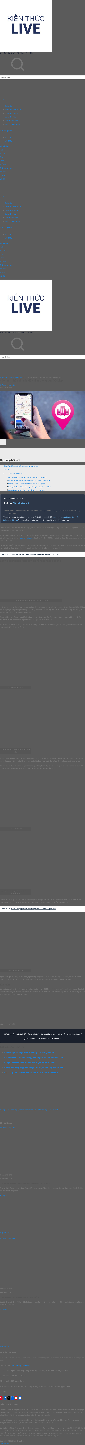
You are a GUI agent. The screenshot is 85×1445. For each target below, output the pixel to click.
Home (2, 99)
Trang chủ (3, 378)
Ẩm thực (3, 172)
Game (2, 161)
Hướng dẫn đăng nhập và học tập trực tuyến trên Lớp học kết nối (33, 1068)
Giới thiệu (8, 106)
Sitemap (3, 175)
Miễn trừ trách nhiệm (12, 124)
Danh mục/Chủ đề (11, 113)
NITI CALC (9, 137)
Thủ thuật (3, 164)
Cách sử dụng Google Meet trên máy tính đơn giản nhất (29, 1052)
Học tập (3, 154)
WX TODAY (9, 141)
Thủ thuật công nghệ (16, 378)
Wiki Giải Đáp (4, 146)
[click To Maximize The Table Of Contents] (3, 442)
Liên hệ (2, 179)
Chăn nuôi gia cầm (6, 168)
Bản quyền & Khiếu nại (13, 110)
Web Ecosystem (6, 131)
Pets (2, 150)
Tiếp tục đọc (5, 1233)
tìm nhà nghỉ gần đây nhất (48, 1110)
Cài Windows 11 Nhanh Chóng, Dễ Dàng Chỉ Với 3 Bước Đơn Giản (33, 1058)
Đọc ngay (3, 1196)
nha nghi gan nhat (18, 1110)
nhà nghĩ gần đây (6, 1110)
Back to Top (4, 1444)
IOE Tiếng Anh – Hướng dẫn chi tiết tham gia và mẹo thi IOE (31, 1073)
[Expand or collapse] (2, 450)
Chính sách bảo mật (12, 121)
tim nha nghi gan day (32, 1110)
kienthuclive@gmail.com (20, 1366)
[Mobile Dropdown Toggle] (7, 99)
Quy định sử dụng (11, 117)
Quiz (1, 157)
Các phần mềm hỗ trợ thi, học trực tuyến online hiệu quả (30, 1063)
